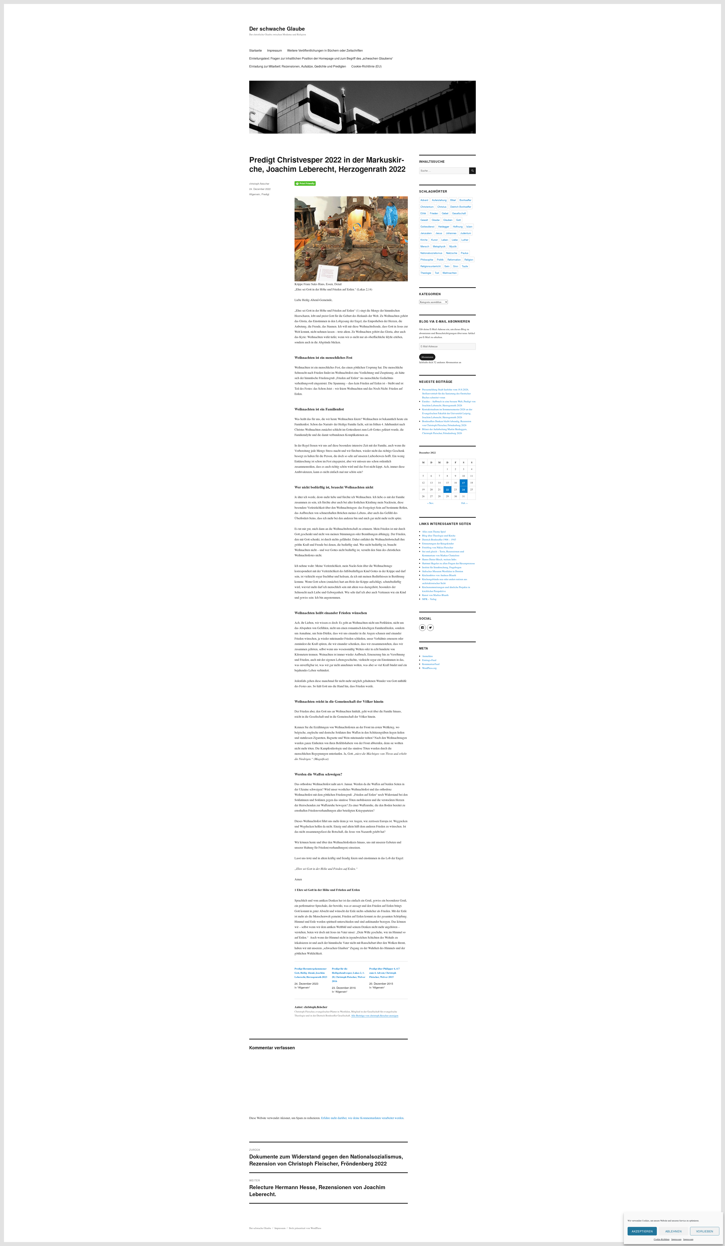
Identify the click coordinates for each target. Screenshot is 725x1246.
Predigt (265, 194)
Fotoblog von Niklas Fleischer (437, 547)
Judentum (465, 233)
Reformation (454, 259)
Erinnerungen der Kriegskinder (438, 543)
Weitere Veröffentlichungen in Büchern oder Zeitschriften (325, 50)
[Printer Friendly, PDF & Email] (351, 183)
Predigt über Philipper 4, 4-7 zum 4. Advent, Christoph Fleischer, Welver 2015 (384, 973)
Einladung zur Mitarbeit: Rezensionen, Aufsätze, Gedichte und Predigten (297, 66)
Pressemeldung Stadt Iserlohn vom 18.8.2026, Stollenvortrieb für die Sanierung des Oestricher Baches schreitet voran (446, 393)
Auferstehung (439, 200)
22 (447, 489)
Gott (458, 220)
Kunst (434, 239)
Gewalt (424, 220)
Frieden (434, 213)
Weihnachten (450, 273)
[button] (351, 238)
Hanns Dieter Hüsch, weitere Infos (439, 559)
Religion (468, 259)
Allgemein (254, 194)
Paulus (464, 253)
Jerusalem (426, 233)
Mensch (424, 246)
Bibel (453, 200)
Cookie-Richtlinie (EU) (366, 66)
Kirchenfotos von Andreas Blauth (439, 575)
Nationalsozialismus (431, 253)
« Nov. (430, 503)
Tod (437, 273)
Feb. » (464, 503)
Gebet (445, 213)
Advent (424, 200)
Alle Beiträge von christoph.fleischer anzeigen (374, 1015)
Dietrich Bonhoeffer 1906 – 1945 (439, 539)
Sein (446, 266)
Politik (440, 259)
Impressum (676, 1239)
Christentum (427, 206)
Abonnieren (427, 357)
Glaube (436, 220)
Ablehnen (673, 1231)
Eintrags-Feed (429, 660)
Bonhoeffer (465, 200)
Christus (442, 206)
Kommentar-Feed (431, 664)
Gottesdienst (427, 226)
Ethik (423, 213)
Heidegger (443, 226)
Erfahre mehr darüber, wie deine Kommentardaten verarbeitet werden (362, 1118)
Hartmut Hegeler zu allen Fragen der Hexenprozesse (448, 563)
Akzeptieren (642, 1231)
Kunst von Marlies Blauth (435, 595)
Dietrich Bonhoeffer (460, 206)
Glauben (447, 220)
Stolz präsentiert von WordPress (305, 1228)
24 (463, 489)
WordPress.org (429, 668)
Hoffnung (458, 226)
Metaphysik (439, 246)
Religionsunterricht (430, 266)
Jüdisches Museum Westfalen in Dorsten (442, 571)
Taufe (465, 266)
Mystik (453, 246)
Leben (444, 239)
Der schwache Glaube (277, 28)
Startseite (255, 50)
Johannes (451, 233)
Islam (469, 226)
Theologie (425, 273)
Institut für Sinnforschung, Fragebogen (441, 567)
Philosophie (426, 259)
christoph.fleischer (259, 183)
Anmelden (427, 656)
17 (463, 482)
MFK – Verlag (429, 599)
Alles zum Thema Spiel (434, 531)
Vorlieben (704, 1231)
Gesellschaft (459, 213)
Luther (464, 239)
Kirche (423, 239)
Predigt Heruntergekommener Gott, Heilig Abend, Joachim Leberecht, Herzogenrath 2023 (311, 973)
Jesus (439, 233)
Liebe (455, 239)
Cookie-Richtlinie (661, 1239)
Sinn (455, 266)
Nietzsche (451, 253)
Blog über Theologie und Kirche (438, 535)
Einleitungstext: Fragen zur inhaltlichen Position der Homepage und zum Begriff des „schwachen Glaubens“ (321, 58)
